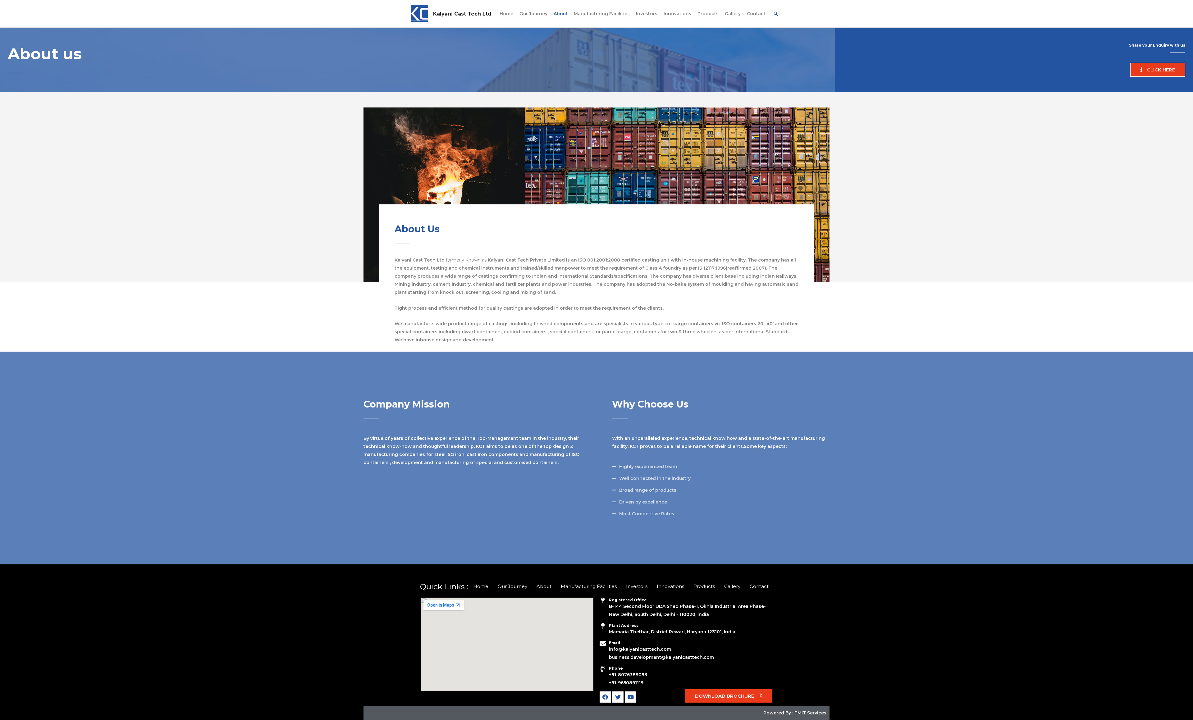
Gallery (733, 13)
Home (506, 13)
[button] (1157, 70)
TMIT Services (810, 713)
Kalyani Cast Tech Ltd (462, 14)
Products (708, 13)
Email (614, 642)
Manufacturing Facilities (602, 13)
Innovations (677, 13)
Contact (756, 13)
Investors (646, 13)
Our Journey (533, 13)
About (561, 13)
